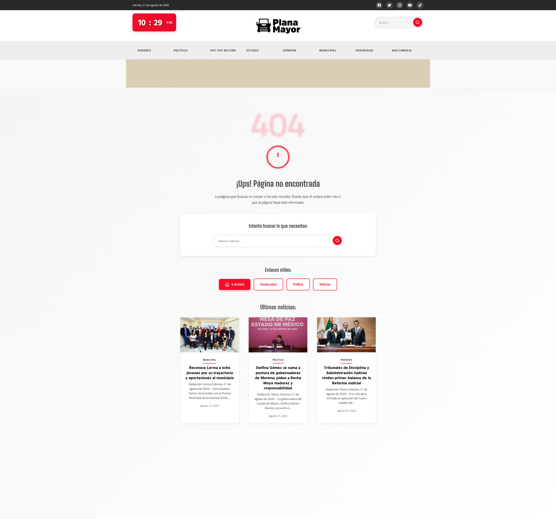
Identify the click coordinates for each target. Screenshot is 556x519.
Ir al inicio (238, 284)
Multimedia (402, 50)
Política (181, 50)
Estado (253, 50)
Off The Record (223, 50)
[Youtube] (409, 5)
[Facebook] (379, 5)
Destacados (268, 284)
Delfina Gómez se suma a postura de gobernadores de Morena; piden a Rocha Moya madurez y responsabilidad (278, 378)
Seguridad (365, 50)
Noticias (325, 284)
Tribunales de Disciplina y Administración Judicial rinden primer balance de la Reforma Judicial (346, 375)
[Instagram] (399, 5)
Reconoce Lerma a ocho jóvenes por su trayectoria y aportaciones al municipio (209, 373)
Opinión (289, 50)
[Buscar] (417, 22)
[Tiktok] (420, 5)
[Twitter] (389, 5)
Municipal (327, 50)
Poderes (144, 50)
